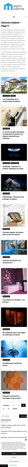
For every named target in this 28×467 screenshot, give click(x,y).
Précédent (6, 405)
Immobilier (13, 95)
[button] (26, 439)
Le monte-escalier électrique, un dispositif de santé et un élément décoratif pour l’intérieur (14, 135)
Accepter (14, 453)
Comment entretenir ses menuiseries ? (12, 261)
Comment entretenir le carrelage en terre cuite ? (12, 397)
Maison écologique (14, 163)
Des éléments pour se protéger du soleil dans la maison (14, 334)
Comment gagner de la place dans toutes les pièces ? (13, 233)
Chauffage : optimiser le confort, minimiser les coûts (13, 167)
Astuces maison (6, 95)
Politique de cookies (13, 465)
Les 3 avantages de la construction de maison (11, 100)
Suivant (15, 408)
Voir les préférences (14, 461)
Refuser (14, 457)
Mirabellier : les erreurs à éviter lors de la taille (14, 437)
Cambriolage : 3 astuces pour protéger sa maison (13, 198)
